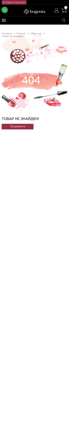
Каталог (21, 33)
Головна (7, 33)
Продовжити (17, 127)
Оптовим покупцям (14, 2)
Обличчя (36, 33)
